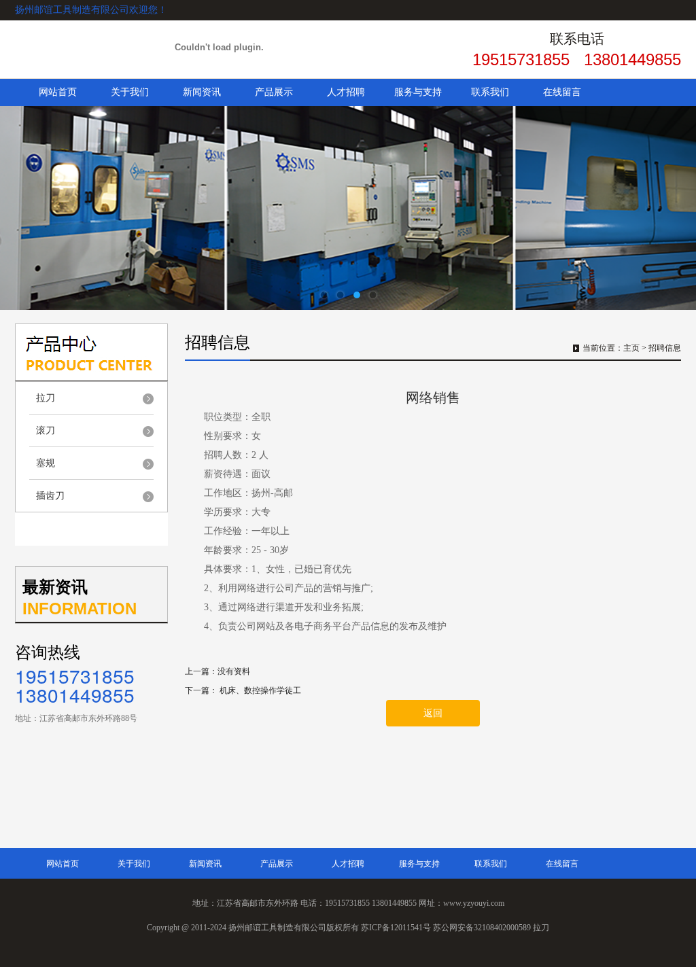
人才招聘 (346, 92)
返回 (432, 713)
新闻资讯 (202, 92)
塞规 (45, 463)
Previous (24, 208)
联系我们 (490, 92)
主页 (631, 348)
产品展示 (274, 92)
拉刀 (45, 398)
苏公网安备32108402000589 (482, 927)
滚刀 (45, 430)
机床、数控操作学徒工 (260, 690)
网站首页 (58, 92)
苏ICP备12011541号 (396, 927)
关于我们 (130, 92)
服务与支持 (418, 92)
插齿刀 (50, 496)
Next (672, 208)
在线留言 (562, 92)
